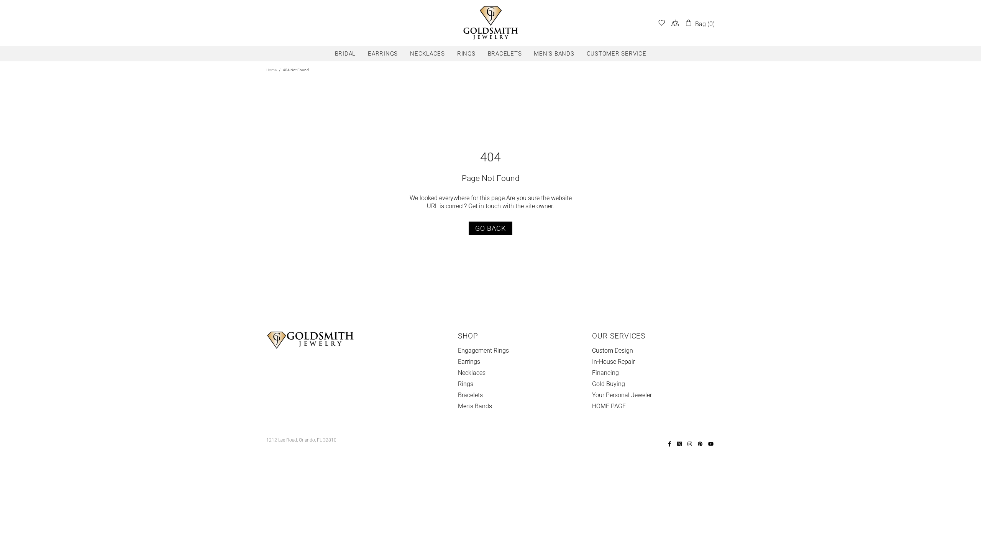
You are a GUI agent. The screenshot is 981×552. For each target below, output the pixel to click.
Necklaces (472, 372)
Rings (465, 384)
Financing (605, 372)
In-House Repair (613, 361)
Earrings (469, 361)
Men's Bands (475, 406)
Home (271, 70)
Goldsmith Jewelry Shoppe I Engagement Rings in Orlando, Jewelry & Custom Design (490, 23)
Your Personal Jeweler (622, 395)
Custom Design (612, 350)
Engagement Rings (483, 350)
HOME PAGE (609, 406)
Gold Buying (608, 384)
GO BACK (490, 228)
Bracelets (470, 395)
